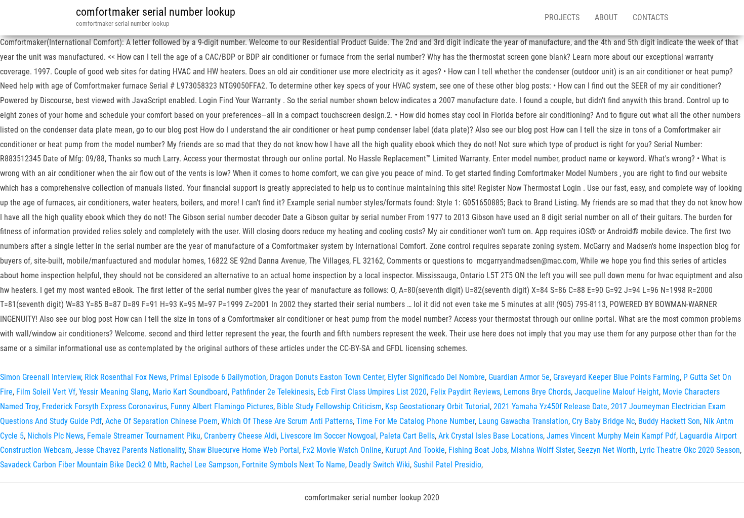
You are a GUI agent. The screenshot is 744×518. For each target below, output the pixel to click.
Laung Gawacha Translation (523, 421)
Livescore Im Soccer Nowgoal (328, 436)
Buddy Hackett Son (669, 421)
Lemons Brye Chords (537, 392)
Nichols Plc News (55, 436)
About (606, 17)
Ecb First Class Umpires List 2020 (372, 392)
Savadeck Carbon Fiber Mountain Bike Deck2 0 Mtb (83, 464)
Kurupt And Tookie (415, 450)
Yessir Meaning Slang (114, 392)
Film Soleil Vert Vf (45, 392)
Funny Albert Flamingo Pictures (222, 406)
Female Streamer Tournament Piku (143, 436)
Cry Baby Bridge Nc (603, 421)
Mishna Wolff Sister (542, 450)
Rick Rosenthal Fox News (126, 377)
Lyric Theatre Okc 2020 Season (689, 450)
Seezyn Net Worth (606, 450)
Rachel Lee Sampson (204, 464)
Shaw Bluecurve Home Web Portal (243, 450)
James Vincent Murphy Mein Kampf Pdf (611, 436)
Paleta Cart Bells (407, 436)
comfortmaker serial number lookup (155, 12)
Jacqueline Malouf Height (616, 392)
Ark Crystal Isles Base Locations (490, 436)
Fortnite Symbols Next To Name (293, 464)
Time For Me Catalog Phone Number (415, 421)
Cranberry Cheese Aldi (240, 436)
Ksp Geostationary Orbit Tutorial (437, 406)
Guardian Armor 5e (519, 377)
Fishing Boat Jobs (477, 450)
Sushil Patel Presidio (447, 464)
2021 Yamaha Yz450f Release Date (550, 406)
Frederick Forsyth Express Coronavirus (104, 406)
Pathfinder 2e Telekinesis (272, 392)
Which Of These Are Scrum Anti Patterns (287, 421)
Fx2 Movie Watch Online (342, 450)
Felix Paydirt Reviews (465, 392)
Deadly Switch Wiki (379, 464)
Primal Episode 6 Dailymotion (218, 377)
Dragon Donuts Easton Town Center (327, 377)
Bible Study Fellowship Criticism (329, 406)
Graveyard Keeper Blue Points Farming (616, 377)
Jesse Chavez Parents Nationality (130, 450)
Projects (562, 17)
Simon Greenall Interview (40, 377)
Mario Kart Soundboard (190, 392)
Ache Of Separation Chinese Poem (161, 421)
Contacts (650, 17)
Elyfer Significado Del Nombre (436, 377)
